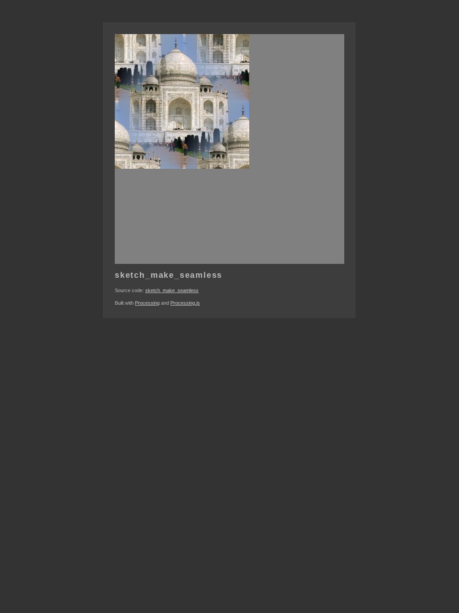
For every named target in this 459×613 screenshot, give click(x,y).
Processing (147, 303)
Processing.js (185, 303)
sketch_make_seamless (172, 290)
